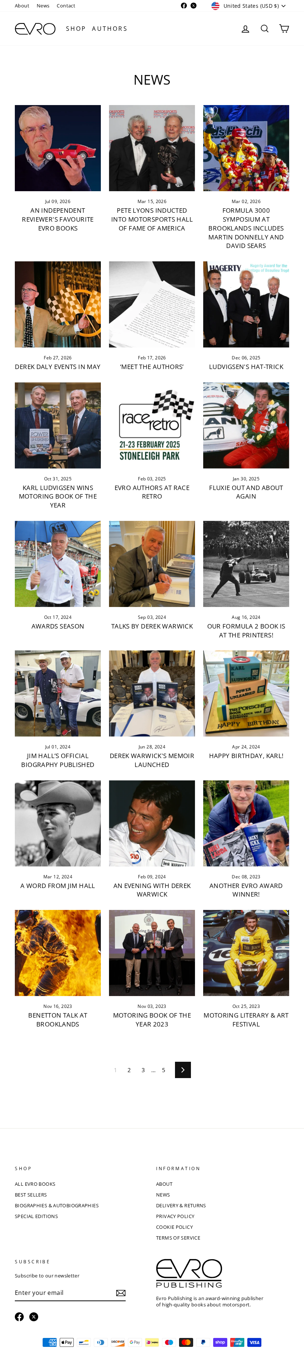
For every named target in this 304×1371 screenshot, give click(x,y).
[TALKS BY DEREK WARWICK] (152, 564)
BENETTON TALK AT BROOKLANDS (57, 1019)
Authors (110, 29)
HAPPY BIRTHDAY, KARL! (246, 755)
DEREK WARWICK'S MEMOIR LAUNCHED (152, 760)
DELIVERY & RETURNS (181, 1205)
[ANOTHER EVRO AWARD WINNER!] (246, 823)
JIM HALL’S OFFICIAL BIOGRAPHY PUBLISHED (57, 760)
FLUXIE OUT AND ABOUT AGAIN (246, 492)
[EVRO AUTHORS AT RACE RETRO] (152, 425)
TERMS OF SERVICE (178, 1237)
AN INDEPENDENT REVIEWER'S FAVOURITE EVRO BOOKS (58, 219)
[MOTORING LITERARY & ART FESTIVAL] (246, 953)
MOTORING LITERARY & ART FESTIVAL (246, 1019)
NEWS (163, 1194)
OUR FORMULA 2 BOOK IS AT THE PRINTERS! (246, 630)
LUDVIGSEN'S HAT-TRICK (246, 366)
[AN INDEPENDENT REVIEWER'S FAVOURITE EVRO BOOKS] (58, 148)
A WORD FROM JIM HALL (57, 885)
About (22, 5)
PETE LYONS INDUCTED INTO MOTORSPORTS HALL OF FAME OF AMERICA (152, 219)
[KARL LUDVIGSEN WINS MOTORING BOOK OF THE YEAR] (58, 425)
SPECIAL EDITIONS (36, 1216)
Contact (66, 5)
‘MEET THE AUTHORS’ (152, 366)
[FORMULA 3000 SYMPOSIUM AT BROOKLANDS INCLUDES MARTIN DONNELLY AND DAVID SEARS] (246, 148)
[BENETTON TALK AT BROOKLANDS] (58, 953)
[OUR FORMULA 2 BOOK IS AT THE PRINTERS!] (246, 564)
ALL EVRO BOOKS (35, 1184)
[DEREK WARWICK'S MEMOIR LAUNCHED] (152, 693)
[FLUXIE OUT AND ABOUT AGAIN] (246, 425)
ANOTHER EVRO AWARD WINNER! (246, 890)
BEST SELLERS (31, 1194)
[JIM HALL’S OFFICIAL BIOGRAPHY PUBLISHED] (58, 693)
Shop (76, 29)
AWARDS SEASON (58, 626)
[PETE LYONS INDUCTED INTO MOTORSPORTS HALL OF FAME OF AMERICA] (152, 148)
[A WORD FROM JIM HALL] (58, 823)
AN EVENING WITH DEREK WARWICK (152, 890)
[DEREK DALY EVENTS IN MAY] (58, 304)
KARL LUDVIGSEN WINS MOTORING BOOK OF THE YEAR (58, 496)
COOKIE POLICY (174, 1227)
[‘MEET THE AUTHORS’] (152, 304)
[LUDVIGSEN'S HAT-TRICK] (246, 304)
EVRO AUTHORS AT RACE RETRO (152, 492)
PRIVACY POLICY (175, 1216)
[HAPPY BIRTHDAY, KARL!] (246, 693)
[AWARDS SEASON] (58, 564)
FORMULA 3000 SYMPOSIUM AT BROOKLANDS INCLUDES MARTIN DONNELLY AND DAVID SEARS (246, 228)
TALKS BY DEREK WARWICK (152, 626)
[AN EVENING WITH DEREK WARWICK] (152, 823)
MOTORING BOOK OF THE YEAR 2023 (152, 1019)
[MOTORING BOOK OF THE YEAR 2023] (152, 953)
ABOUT (164, 1184)
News (43, 5)
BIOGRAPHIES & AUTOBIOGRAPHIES (57, 1205)
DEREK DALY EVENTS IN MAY (57, 366)
